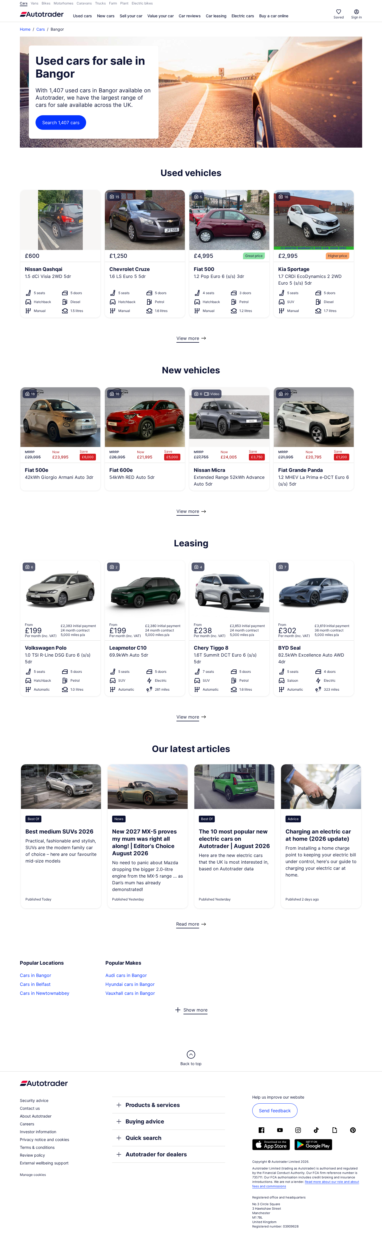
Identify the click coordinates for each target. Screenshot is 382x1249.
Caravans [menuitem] (84, 3)
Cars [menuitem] (23, 3)
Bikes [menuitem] (46, 3)
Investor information (38, 1131)
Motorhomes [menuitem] (63, 3)
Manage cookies (33, 1175)
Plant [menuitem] (124, 3)
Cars (40, 29)
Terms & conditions (37, 1147)
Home (25, 29)
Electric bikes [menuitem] (142, 3)
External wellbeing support (44, 1163)
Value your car (160, 15)
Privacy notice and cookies (44, 1139)
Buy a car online (273, 15)
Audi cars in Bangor (126, 975)
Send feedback (275, 1110)
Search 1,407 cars (60, 122)
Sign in (356, 17)
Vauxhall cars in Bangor (130, 993)
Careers (27, 1123)
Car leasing (216, 15)
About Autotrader (35, 1116)
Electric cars (243, 15)
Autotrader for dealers (156, 1154)
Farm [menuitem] (113, 3)
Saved (339, 17)
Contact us (30, 1108)
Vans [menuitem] (34, 3)
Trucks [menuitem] (100, 3)
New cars (106, 15)
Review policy (32, 1155)
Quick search (143, 1138)
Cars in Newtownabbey (44, 993)
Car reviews (190, 15)
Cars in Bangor (35, 975)
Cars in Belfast (35, 984)
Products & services (153, 1105)
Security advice (34, 1100)
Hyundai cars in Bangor (130, 984)
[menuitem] (82, 16)
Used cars (82, 15)
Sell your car (131, 15)
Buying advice (145, 1121)
